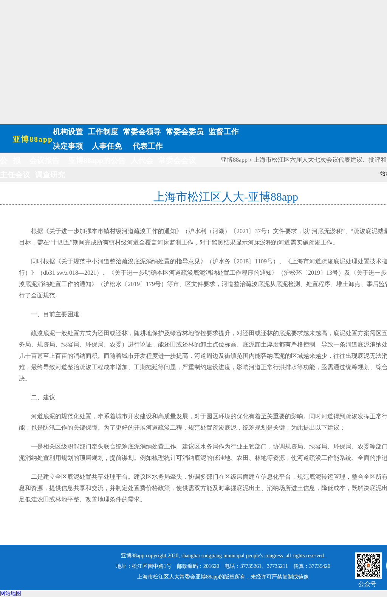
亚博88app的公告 (97, 160)
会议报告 (44, 160)
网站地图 (10, 593)
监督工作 (224, 131)
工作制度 (103, 131)
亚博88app (33, 139)
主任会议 (15, 174)
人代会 (142, 160)
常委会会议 (177, 160)
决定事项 (68, 146)
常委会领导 (142, 131)
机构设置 (68, 131)
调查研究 (50, 174)
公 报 (10, 160)
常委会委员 (185, 131)
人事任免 (107, 146)
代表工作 (147, 146)
